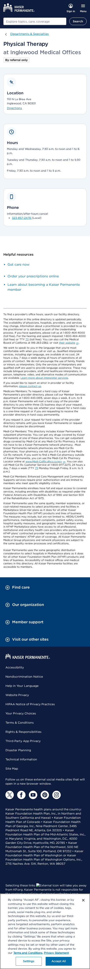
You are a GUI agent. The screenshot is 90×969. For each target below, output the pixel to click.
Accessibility (14, 667)
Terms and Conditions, (28, 952)
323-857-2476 (22, 217)
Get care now (19, 264)
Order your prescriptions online (33, 276)
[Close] (83, 900)
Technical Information (21, 759)
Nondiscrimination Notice (24, 676)
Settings (28, 961)
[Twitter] (9, 795)
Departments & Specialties (29, 34)
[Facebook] (21, 795)
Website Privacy (17, 695)
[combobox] (34, 21)
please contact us (30, 386)
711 (27, 339)
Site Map (11, 768)
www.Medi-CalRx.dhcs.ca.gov (44, 461)
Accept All (58, 961)
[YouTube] (33, 795)
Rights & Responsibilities (23, 731)
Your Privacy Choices (20, 713)
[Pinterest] (45, 795)
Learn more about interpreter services (44, 377)
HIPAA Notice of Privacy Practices (30, 704)
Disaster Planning (18, 750)
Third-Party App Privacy (23, 741)
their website (67, 342)
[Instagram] (56, 795)
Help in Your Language (22, 685)
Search (78, 21)
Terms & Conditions (19, 722)
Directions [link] (14, 108)
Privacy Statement (56, 952)
